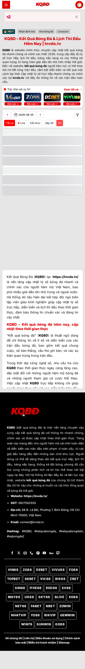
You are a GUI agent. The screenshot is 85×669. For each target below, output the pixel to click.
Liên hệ (29, 638)
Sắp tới (49, 123)
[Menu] (6, 5)
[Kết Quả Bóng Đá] (42, 4)
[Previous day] (7, 115)
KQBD (11, 427)
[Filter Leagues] (77, 115)
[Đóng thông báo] (76, 17)
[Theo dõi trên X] (18, 553)
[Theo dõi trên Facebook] (12, 553)
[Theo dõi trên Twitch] (58, 553)
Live (22, 123)
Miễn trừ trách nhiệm (42, 642)
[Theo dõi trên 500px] (51, 553)
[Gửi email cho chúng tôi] (25, 553)
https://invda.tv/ (35, 496)
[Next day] (40, 115)
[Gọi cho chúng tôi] (31, 553)
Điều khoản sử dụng (49, 638)
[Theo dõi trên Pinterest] (38, 553)
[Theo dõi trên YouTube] (44, 553)
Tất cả (9, 123)
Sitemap (64, 642)
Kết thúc (35, 123)
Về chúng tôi (13, 638)
